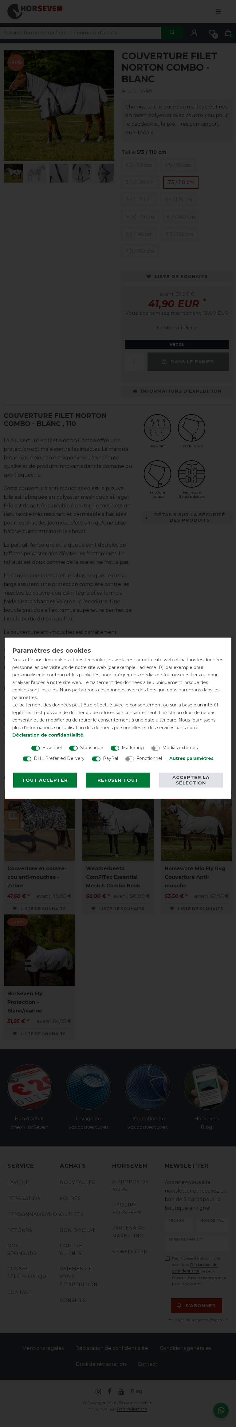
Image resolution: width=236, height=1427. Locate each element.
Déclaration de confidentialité (47, 735)
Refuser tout (118, 780)
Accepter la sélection (191, 779)
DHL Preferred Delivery (59, 758)
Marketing (133, 747)
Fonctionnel (149, 758)
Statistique (91, 747)
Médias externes (180, 747)
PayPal (110, 758)
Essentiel (52, 747)
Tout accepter (45, 780)
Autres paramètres (191, 758)
